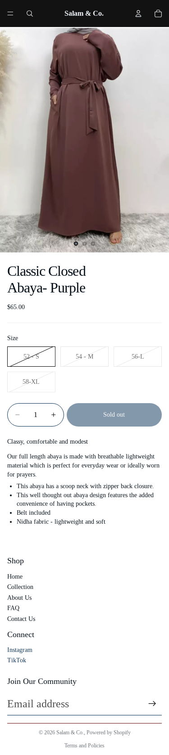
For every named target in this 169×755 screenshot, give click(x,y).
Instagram (19, 650)
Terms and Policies (84, 745)
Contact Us (21, 619)
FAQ (13, 608)
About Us (19, 597)
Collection (20, 587)
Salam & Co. (70, 732)
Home (15, 576)
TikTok (16, 660)
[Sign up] (152, 703)
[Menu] (10, 13)
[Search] (30, 13)
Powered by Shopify (109, 732)
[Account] (138, 13)
